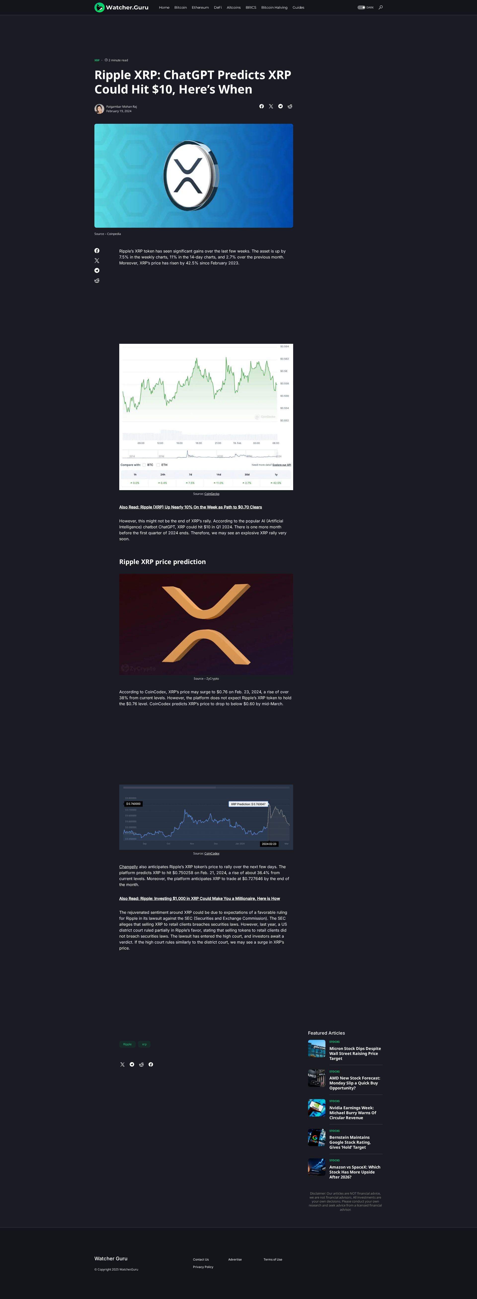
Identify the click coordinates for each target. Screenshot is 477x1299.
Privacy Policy (203, 1267)
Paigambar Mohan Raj (121, 106)
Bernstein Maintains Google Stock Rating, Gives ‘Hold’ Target (350, 1142)
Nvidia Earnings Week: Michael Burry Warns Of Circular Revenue (352, 1112)
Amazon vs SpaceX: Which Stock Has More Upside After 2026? (354, 1172)
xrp (144, 1044)
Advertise (235, 1259)
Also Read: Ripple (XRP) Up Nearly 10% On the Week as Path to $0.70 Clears (190, 507)
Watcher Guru (110, 1259)
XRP (97, 60)
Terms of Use (273, 1259)
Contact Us (201, 1259)
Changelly (128, 866)
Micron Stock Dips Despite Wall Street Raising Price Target (355, 1053)
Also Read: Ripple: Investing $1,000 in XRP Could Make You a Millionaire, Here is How (199, 898)
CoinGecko (211, 494)
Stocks (334, 1042)
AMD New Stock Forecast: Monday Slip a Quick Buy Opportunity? (354, 1083)
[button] (365, 7)
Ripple (127, 1044)
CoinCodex (211, 853)
